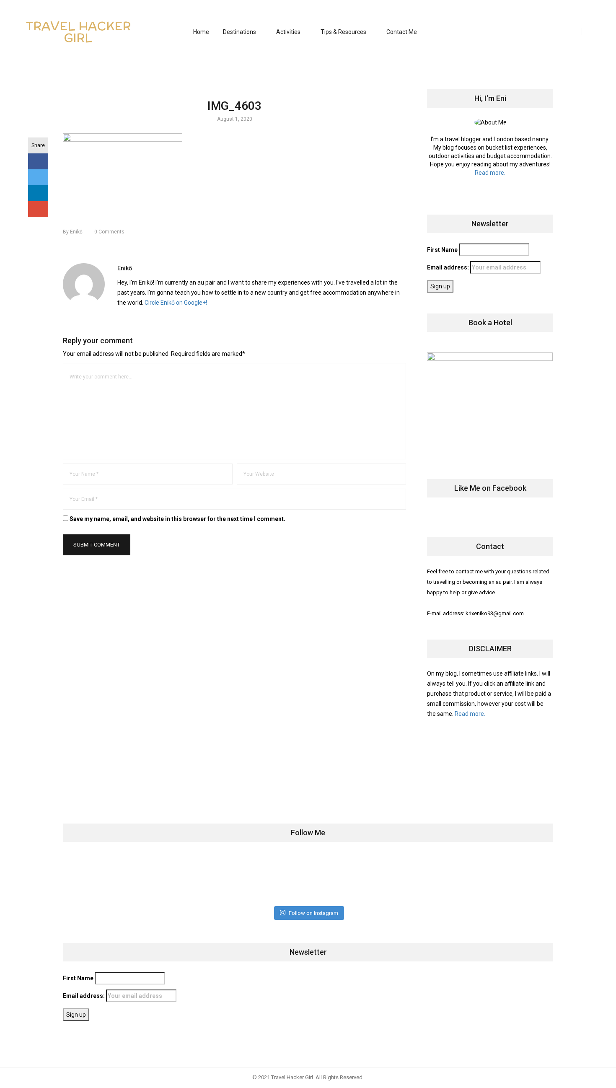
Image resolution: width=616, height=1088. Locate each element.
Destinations (239, 31)
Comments (109, 232)
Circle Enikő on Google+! (176, 302)
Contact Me (401, 31)
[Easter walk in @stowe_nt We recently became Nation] (348, 878)
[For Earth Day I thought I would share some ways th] (267, 878)
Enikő (73, 232)
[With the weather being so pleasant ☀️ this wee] (105, 878)
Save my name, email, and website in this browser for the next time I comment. (177, 519)
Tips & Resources (343, 31)
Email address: (448, 267)
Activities (288, 31)
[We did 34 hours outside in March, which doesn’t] (429, 878)
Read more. (490, 172)
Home (201, 31)
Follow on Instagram (313, 913)
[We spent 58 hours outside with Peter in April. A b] (186, 878)
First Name (442, 249)
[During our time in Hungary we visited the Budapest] (510, 878)
